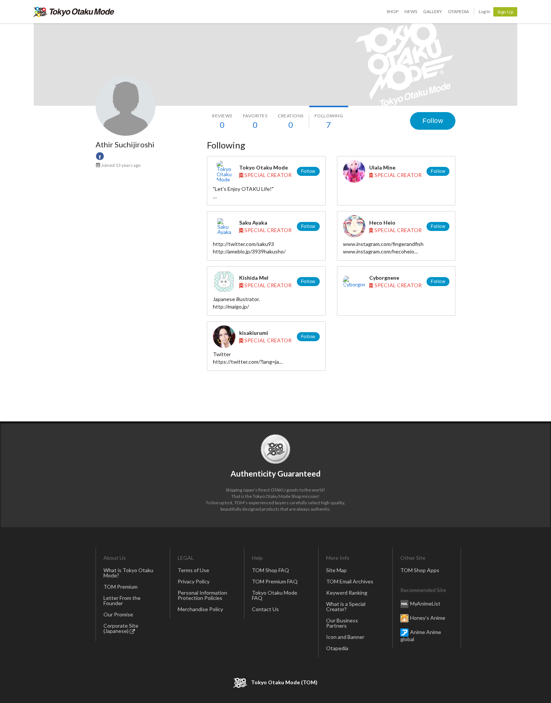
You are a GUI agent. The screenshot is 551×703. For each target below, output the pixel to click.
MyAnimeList (425, 603)
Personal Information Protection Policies (202, 595)
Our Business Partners (342, 623)
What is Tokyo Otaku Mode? (128, 573)
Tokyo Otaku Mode (74, 11)
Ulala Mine (382, 167)
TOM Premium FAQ (275, 581)
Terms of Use (193, 570)
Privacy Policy (194, 581)
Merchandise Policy (200, 609)
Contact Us (265, 609)
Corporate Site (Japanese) (120, 628)
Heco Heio (382, 222)
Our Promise (118, 614)
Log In (484, 11)
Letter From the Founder (122, 600)
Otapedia (458, 11)
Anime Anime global (420, 635)
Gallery (432, 11)
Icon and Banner (345, 637)
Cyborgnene (384, 277)
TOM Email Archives (349, 581)
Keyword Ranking (346, 592)
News (410, 11)
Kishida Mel (253, 277)
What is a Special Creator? (345, 606)
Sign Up (505, 12)
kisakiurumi (253, 333)
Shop (392, 11)
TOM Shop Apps (419, 570)
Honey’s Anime (427, 618)
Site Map (336, 570)
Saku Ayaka (253, 222)
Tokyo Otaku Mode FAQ (274, 595)
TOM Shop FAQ (270, 570)
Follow (432, 120)
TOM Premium (120, 586)
